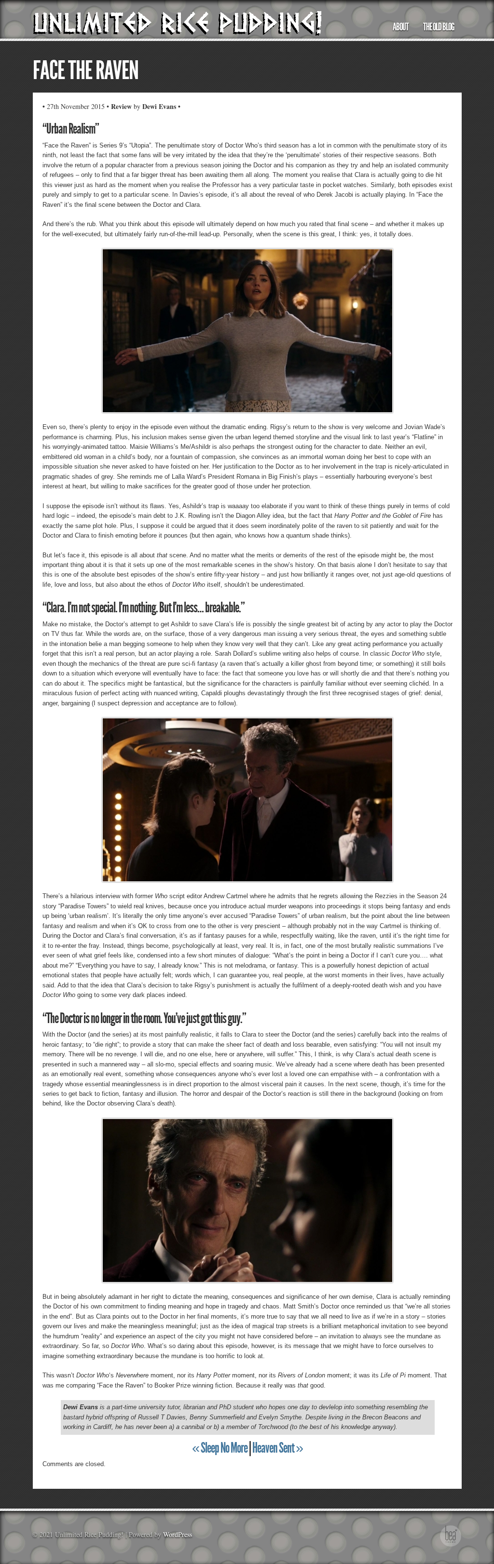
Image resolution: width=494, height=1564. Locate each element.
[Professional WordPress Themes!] (451, 1545)
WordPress (177, 1534)
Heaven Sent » (277, 1448)
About (401, 27)
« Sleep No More (219, 1448)
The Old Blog (438, 27)
